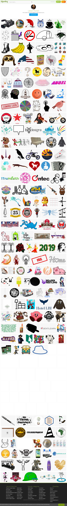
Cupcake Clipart (20, 492)
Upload (58, 1)
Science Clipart (20, 497)
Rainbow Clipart (31, 498)
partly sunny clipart (9, 497)
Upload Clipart (52, 495)
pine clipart (8, 489)
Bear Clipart (30, 497)
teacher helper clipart (10, 498)
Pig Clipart (41, 497)
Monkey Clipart (42, 494)
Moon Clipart (30, 488)
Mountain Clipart (42, 498)
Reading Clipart (42, 489)
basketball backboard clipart (11, 492)
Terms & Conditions (53, 491)
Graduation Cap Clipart (32, 495)
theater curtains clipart (10, 488)
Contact (51, 489)
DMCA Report (52, 492)
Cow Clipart (41, 488)
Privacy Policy (52, 494)
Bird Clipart (41, 491)
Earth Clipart (19, 494)
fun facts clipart (9, 494)
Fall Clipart (30, 489)
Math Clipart (19, 488)
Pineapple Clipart (42, 492)
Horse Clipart (30, 492)
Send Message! (33, 14)
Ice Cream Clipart (42, 495)
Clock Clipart (30, 491)
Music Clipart (19, 495)
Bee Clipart (30, 494)
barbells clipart (9, 491)
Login (63, 1)
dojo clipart (8, 495)
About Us (51, 488)
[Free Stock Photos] (4, 2)
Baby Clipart (19, 498)
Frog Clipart (19, 491)
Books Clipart (19, 489)
